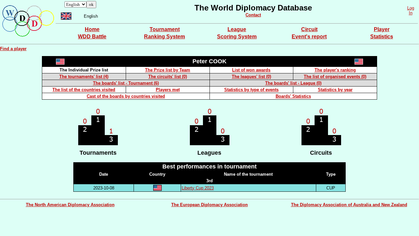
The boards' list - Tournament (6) (126, 83)
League (237, 29)
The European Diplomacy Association (209, 204)
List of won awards (251, 70)
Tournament (165, 29)
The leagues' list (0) (251, 76)
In (410, 12)
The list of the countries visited (83, 89)
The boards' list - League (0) (293, 83)
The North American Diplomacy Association (70, 204)
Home (92, 29)
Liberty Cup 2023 (198, 188)
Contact (253, 14)
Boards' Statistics (293, 96)
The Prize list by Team (167, 70)
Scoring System (237, 36)
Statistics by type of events (251, 89)
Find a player (13, 48)
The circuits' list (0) (167, 76)
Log (410, 8)
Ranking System (164, 36)
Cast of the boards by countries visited (126, 96)
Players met (168, 89)
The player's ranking (335, 70)
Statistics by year (335, 89)
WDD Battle (92, 36)
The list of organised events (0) (335, 76)
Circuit (309, 29)
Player (382, 29)
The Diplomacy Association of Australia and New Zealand (349, 204)
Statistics (381, 36)
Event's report (309, 36)
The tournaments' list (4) (83, 76)
